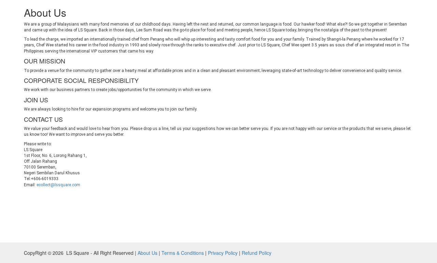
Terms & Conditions (182, 252)
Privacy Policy (223, 252)
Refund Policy (256, 252)
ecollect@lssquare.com (58, 184)
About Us (147, 252)
